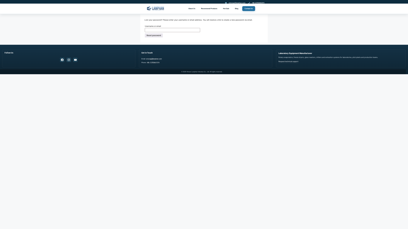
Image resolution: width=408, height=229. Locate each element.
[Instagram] (69, 60)
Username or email (157, 25)
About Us (191, 8)
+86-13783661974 (153, 63)
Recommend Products (209, 8)
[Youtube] (75, 60)
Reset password (154, 35)
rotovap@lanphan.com (154, 59)
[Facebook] (62, 60)
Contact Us (249, 8)
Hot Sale (226, 8)
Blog (236, 8)
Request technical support (288, 61)
